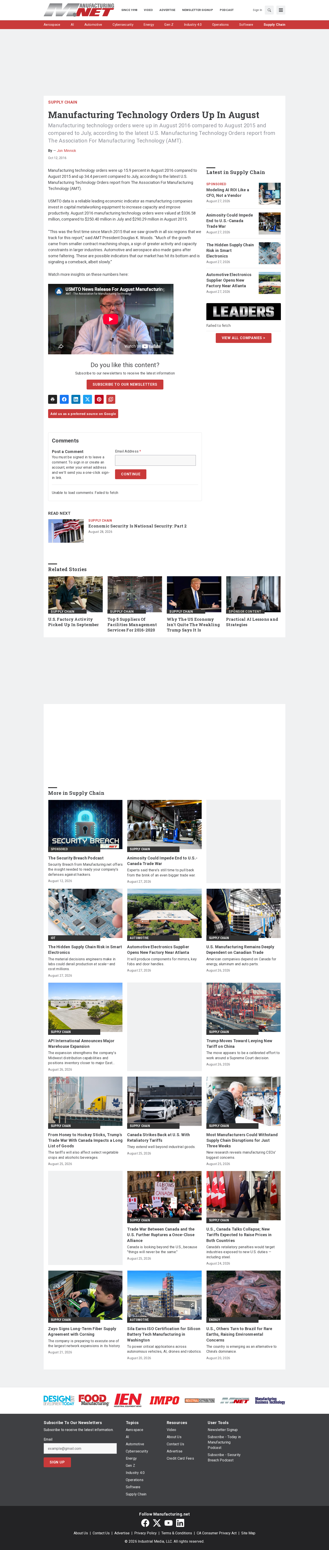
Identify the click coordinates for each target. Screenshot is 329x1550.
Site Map (248, 1533)
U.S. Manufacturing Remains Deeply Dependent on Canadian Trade (240, 949)
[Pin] (99, 399)
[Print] (52, 399)
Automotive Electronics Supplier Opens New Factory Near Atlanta (229, 280)
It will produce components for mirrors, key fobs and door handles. (162, 961)
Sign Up (57, 1462)
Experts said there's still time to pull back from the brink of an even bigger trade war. (161, 872)
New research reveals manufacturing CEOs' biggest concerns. (241, 1154)
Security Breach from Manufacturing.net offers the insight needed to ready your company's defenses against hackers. (85, 869)
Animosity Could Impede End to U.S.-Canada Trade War (229, 221)
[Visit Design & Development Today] (59, 1400)
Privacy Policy (145, 1533)
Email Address (128, 451)
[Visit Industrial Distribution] (199, 1400)
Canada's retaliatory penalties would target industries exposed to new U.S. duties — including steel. (240, 1252)
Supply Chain (62, 102)
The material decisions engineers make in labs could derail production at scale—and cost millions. (81, 964)
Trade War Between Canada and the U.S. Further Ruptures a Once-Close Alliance (160, 1235)
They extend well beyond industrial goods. (161, 1147)
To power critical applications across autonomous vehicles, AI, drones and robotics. (164, 1349)
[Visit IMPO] (164, 1400)
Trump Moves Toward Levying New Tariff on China (239, 1043)
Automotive (139, 938)
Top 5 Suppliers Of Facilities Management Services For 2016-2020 (132, 625)
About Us (81, 1533)
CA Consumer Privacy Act (217, 1533)
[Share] (64, 399)
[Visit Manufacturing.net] (235, 1400)
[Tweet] (87, 399)
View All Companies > (243, 338)
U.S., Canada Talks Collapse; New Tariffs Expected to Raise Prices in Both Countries (239, 1235)
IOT (53, 938)
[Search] (269, 10)
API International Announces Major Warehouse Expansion (81, 1043)
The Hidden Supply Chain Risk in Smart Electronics (230, 250)
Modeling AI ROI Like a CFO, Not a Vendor (227, 192)
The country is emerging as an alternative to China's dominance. (241, 1349)
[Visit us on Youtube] (168, 1523)
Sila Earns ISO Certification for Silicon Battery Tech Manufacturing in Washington (163, 1334)
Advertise (122, 1533)
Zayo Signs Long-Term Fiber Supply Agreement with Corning (82, 1331)
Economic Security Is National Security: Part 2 (137, 526)
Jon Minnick (66, 151)
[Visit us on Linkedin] (180, 1523)
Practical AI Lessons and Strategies (252, 622)
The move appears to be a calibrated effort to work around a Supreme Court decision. (243, 1055)
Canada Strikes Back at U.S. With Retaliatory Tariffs (158, 1137)
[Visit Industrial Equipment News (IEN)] (128, 1400)
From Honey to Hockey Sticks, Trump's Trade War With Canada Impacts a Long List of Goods (85, 1140)
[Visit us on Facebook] (145, 1523)
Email (48, 1439)
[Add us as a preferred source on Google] (110, 399)
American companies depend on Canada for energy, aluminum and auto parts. (241, 961)
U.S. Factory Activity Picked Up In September (73, 622)
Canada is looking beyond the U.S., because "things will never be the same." (162, 1249)
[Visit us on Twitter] (157, 1523)
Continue (130, 474)
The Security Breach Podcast (76, 858)
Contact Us (101, 1533)
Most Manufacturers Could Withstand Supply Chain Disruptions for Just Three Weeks (242, 1140)
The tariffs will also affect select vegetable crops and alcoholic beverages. (83, 1154)
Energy (214, 1320)
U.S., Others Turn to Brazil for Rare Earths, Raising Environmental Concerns (239, 1334)
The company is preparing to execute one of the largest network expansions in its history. (84, 1343)
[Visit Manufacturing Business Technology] (270, 1400)
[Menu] (280, 10)
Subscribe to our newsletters (125, 384)
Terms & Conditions (176, 1533)
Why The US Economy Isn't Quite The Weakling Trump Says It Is (193, 625)
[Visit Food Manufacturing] (94, 1400)
